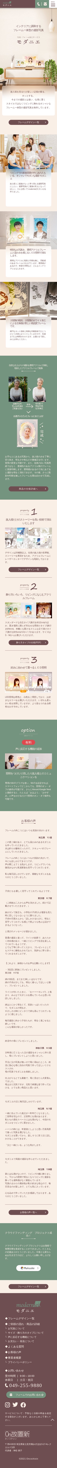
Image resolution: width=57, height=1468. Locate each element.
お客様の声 (14, 1352)
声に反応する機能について (22, 1337)
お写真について (16, 1328)
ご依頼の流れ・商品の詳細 (24, 1324)
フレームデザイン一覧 (28, 122)
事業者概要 (14, 1357)
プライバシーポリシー (20, 1362)
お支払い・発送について (21, 1341)
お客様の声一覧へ (28, 1212)
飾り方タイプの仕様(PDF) (28, 642)
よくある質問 (16, 1346)
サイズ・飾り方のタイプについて (26, 1332)
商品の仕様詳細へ (28, 489)
